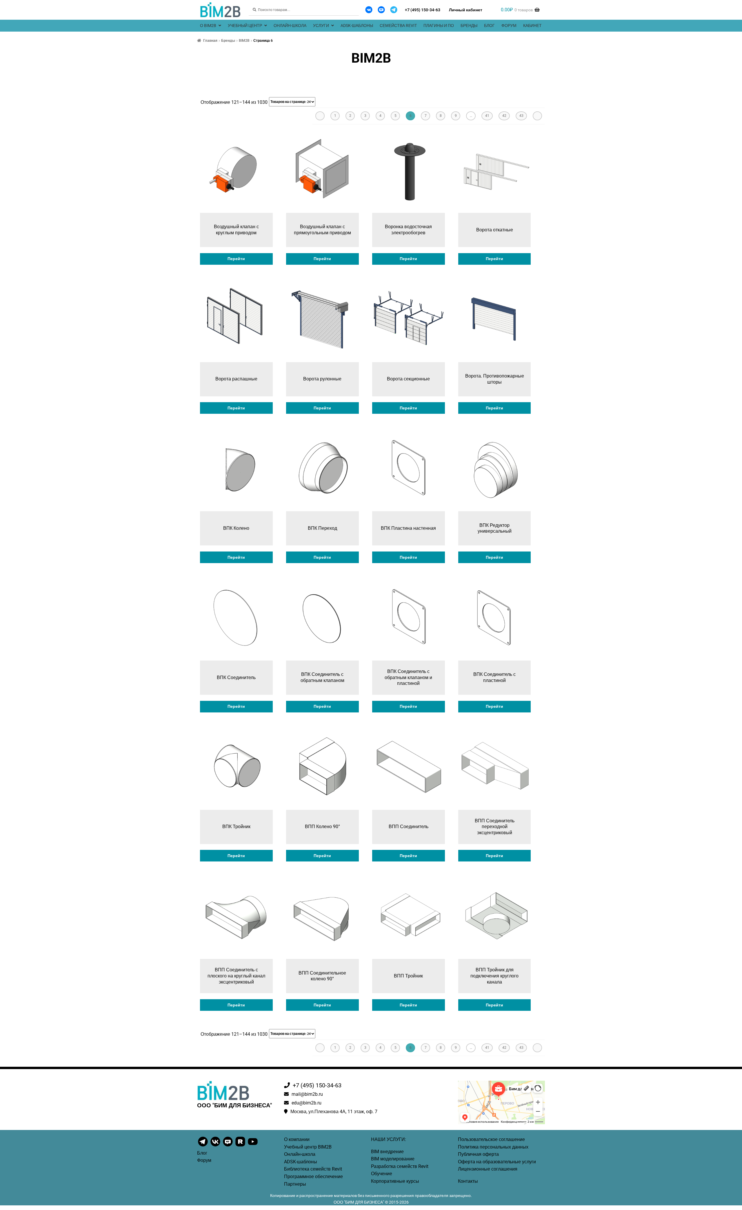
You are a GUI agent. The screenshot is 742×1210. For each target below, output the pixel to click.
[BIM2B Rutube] (240, 1146)
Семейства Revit (398, 25)
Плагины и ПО (438, 25)
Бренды (469, 25)
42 (504, 116)
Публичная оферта (478, 1154)
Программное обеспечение (313, 1176)
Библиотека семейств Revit (313, 1169)
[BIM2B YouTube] (253, 1146)
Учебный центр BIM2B (308, 1147)
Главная (210, 41)
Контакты (468, 1181)
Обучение (381, 1173)
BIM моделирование (392, 1159)
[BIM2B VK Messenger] (381, 10)
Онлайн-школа (290, 25)
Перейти (236, 258)
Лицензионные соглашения (487, 1169)
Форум (509, 25)
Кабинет (532, 25)
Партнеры (295, 1184)
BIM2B (244, 41)
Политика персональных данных (493, 1147)
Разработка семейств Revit (399, 1166)
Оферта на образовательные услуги (497, 1161)
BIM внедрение (387, 1151)
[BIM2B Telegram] (394, 10)
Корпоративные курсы (395, 1181)
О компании (297, 1139)
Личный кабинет (465, 10)
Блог (489, 25)
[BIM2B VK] (369, 10)
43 (521, 116)
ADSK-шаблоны (357, 25)
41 (487, 116)
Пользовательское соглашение (491, 1139)
